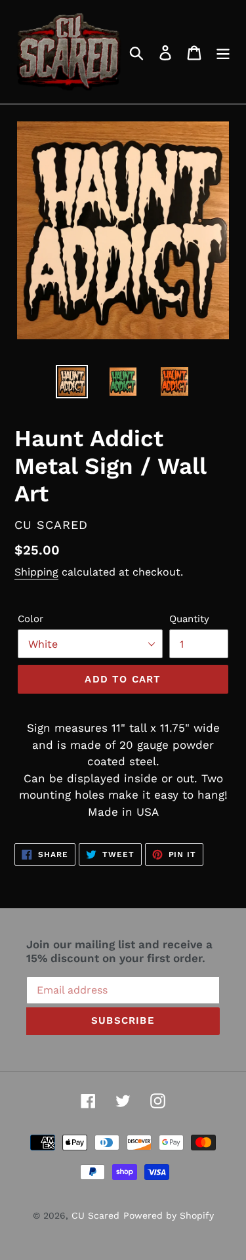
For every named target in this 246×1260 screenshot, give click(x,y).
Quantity (189, 619)
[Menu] (223, 52)
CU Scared (95, 1215)
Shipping (36, 572)
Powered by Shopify (168, 1215)
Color (30, 619)
